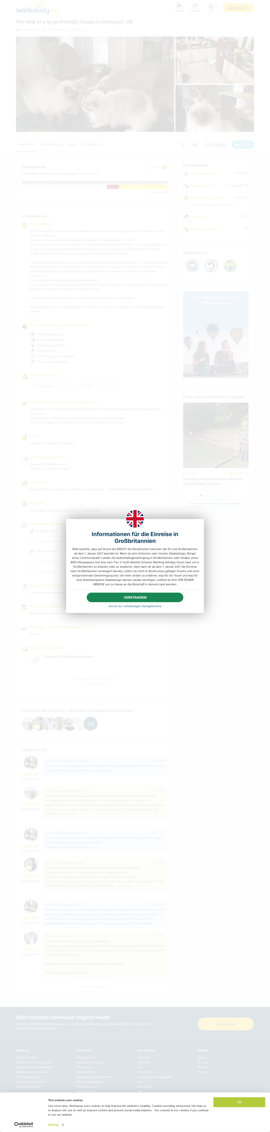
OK (239, 1102)
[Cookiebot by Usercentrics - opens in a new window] (24, 1125)
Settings (53, 1124)
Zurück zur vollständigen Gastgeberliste (135, 606)
